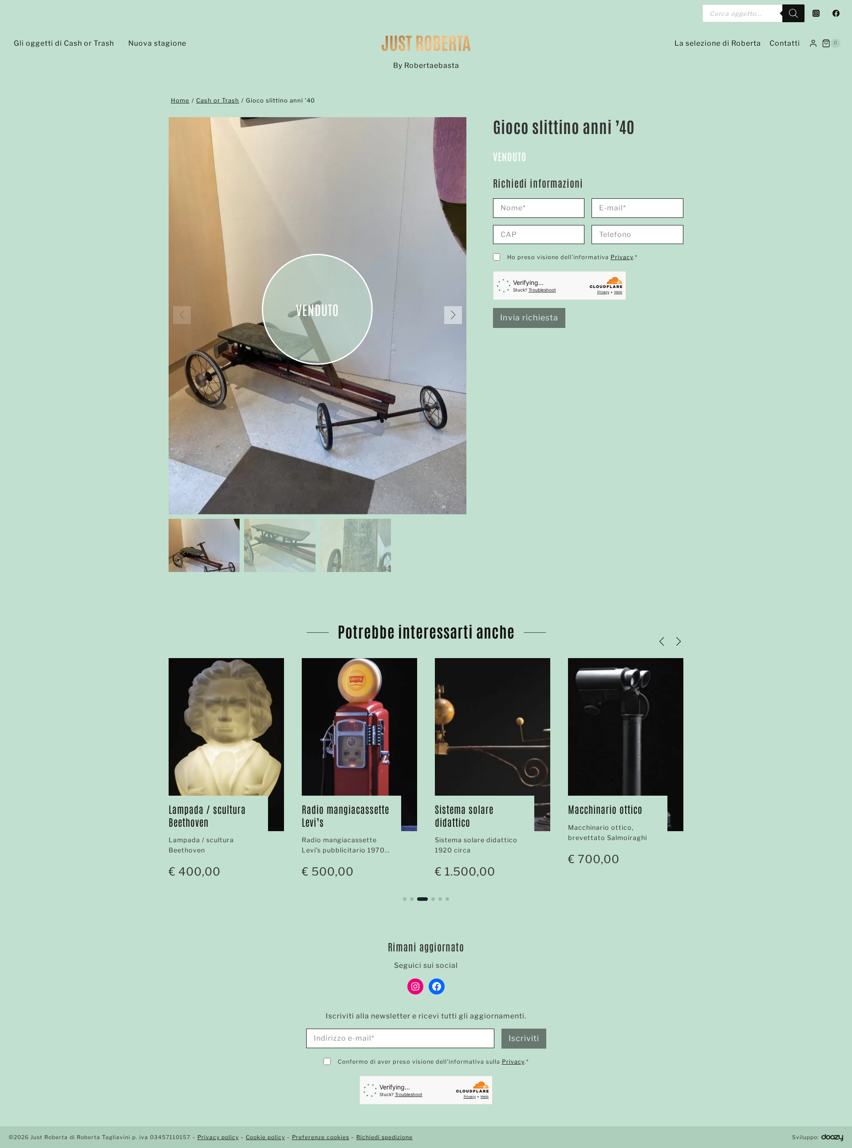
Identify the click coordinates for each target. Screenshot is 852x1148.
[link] (226, 773)
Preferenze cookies (320, 1137)
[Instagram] (816, 13)
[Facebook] (836, 13)
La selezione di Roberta (717, 43)
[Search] (793, 13)
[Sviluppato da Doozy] (832, 1136)
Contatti (784, 43)
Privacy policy (218, 1137)
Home (180, 100)
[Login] (813, 43)
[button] (453, 315)
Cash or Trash (217, 100)
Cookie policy (265, 1137)
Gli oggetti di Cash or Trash (64, 43)
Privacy (622, 257)
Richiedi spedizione (384, 1137)
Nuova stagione (157, 43)
